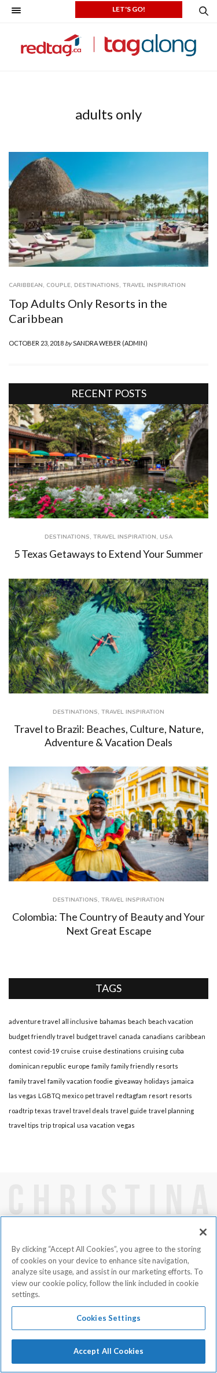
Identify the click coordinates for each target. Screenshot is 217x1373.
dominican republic (37, 1066)
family (100, 1066)
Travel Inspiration (154, 285)
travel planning (171, 1110)
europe (79, 1066)
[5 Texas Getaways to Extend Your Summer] (108, 461)
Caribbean (26, 285)
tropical (64, 1125)
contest (20, 1051)
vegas (126, 1125)
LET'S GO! (128, 9)
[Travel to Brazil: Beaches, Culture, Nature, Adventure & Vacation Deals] (108, 636)
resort (158, 1095)
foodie (103, 1081)
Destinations (96, 285)
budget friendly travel (42, 1036)
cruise (70, 1051)
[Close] (203, 1232)
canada (130, 1036)
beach (137, 1021)
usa (82, 1125)
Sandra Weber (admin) (110, 343)
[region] (108, 1294)
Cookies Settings (108, 1318)
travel (62, 1110)
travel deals (91, 1110)
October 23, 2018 (36, 343)
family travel (27, 1081)
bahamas (113, 1021)
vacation (102, 1125)
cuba (177, 1051)
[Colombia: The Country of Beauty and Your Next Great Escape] (108, 824)
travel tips (24, 1125)
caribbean (190, 1036)
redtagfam (131, 1095)
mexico (72, 1095)
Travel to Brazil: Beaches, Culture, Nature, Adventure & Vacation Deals (109, 735)
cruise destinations (111, 1051)
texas (43, 1110)
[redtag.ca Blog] (108, 45)
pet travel (99, 1095)
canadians (158, 1036)
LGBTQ (49, 1095)
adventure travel (34, 1021)
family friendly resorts (144, 1066)
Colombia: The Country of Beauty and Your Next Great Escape (108, 923)
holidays (157, 1081)
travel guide (129, 1110)
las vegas (22, 1095)
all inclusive (80, 1021)
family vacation (69, 1081)
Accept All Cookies (108, 1351)
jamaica (182, 1081)
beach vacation (170, 1021)
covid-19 (46, 1051)
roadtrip (21, 1110)
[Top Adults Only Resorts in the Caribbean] (108, 209)
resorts (181, 1095)
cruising (155, 1051)
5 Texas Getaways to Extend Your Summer (108, 553)
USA (166, 537)
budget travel (96, 1036)
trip (46, 1125)
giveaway (128, 1081)
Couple (58, 285)
